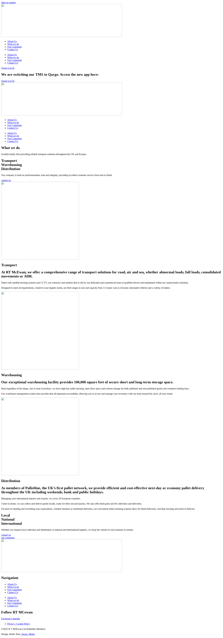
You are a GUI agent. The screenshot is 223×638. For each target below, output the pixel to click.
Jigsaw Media (28, 634)
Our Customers (14, 47)
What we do (13, 44)
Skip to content (8, 2)
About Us (12, 41)
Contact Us (12, 49)
